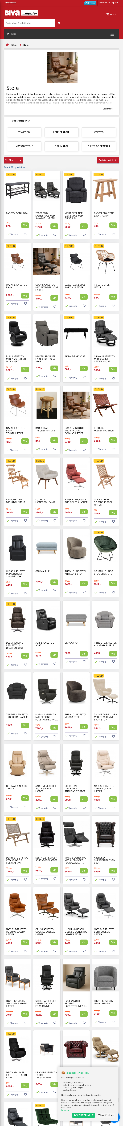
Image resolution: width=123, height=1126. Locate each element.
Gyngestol (24, 132)
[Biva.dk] (21, 13)
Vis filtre (9, 160)
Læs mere (65, 1110)
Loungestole (61, 132)
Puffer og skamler (98, 146)
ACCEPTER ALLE (84, 1115)
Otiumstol (61, 146)
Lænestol (99, 132)
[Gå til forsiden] (7, 45)
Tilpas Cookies (106, 1115)
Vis (25, 225)
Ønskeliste (11, 2)
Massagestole (24, 146)
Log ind (114, 2)
